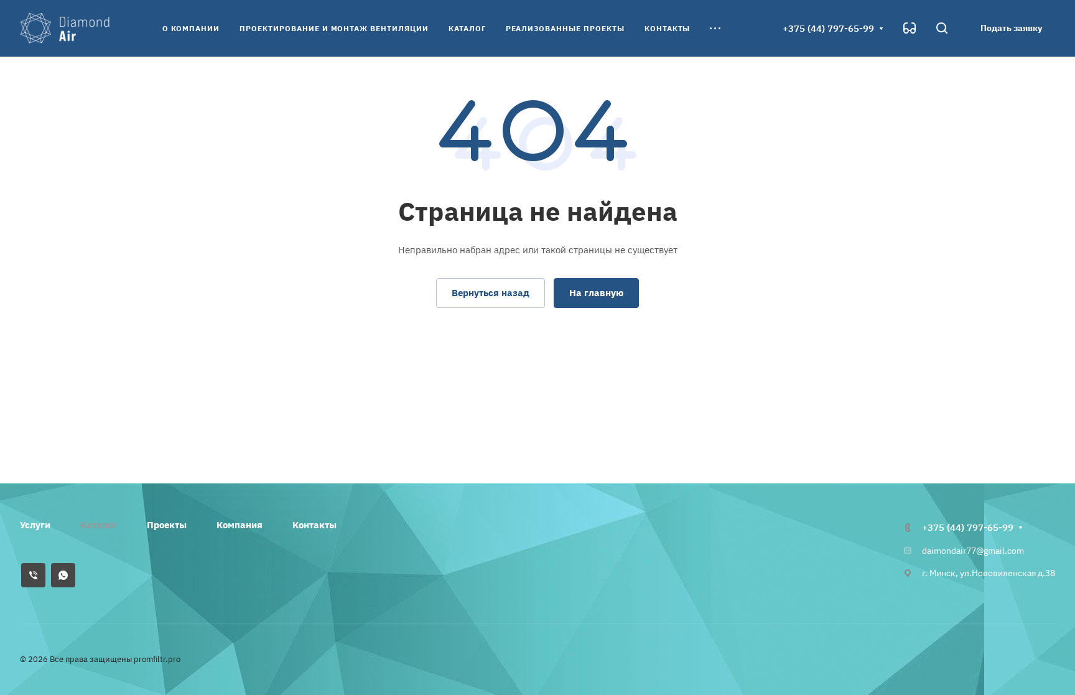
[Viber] (33, 575)
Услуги (35, 525)
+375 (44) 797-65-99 (828, 28)
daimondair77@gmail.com (973, 550)
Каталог (98, 525)
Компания (239, 525)
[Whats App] (63, 575)
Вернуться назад (490, 293)
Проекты (167, 525)
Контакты (314, 525)
